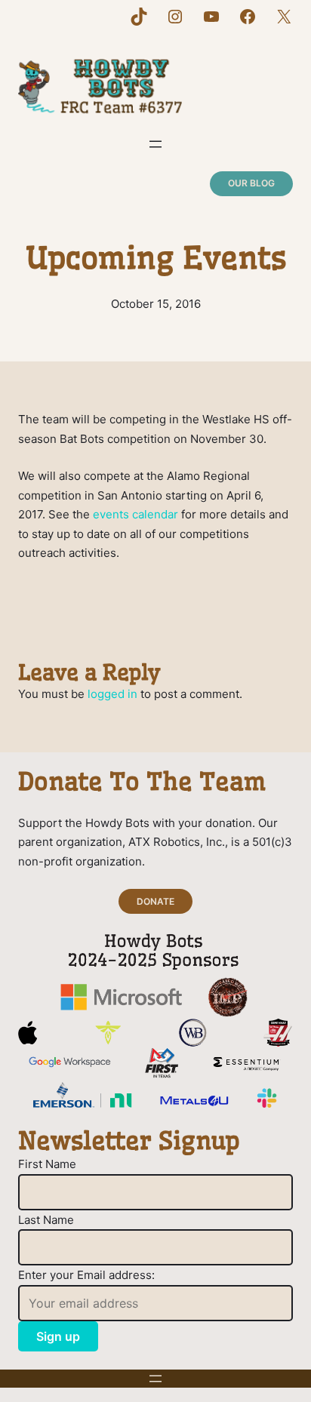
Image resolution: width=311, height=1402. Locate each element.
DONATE (155, 901)
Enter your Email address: (86, 1275)
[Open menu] (155, 144)
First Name (47, 1164)
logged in (112, 694)
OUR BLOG (251, 183)
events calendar (135, 514)
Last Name (46, 1220)
